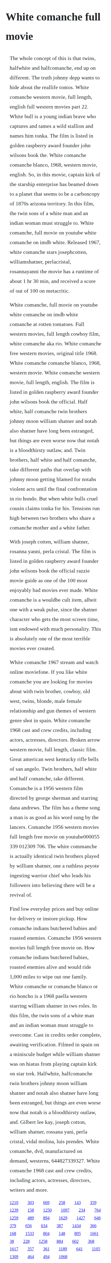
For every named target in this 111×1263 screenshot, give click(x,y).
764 (97, 1210)
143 (77, 1202)
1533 (29, 1233)
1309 (14, 1256)
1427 (81, 1218)
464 (30, 1256)
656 (28, 1225)
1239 (14, 1210)
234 (82, 1210)
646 (97, 1218)
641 (79, 1249)
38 (12, 1241)
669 (46, 1202)
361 (46, 1249)
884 (60, 1241)
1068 (63, 1256)
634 (44, 1225)
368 (91, 1241)
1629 (63, 1218)
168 (13, 1233)
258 (62, 1202)
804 (46, 1233)
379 (13, 1225)
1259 (14, 1218)
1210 (14, 1202)
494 (46, 1256)
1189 (63, 1249)
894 (46, 1218)
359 (93, 1202)
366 (93, 1225)
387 (60, 1225)
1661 (94, 1233)
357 (30, 1249)
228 (26, 1241)
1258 (43, 1241)
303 (30, 1202)
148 (62, 1233)
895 (77, 1233)
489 (30, 1218)
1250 (47, 1210)
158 (30, 1210)
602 (75, 1241)
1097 (65, 1210)
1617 (14, 1249)
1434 (76, 1225)
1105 (96, 1249)
